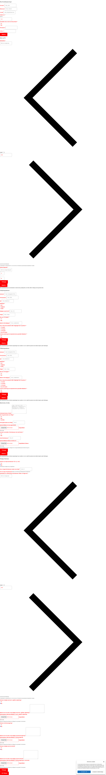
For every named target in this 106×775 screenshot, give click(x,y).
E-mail (2, 12)
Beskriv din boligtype (5, 323)
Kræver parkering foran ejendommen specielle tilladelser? (13, 334)
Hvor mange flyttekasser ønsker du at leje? (10, 469)
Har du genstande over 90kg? (7, 414)
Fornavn (2, 5)
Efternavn (2, 8)
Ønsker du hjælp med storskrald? (7, 746)
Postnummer (3, 297)
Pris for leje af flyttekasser (6, 471)
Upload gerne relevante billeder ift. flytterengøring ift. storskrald (14, 760)
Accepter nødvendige (98, 771)
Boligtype (2, 303)
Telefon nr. (2, 14)
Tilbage (4, 282)
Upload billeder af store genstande (8, 425)
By (1, 301)
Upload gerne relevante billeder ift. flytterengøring (11, 737)
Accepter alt (84, 771)
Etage (1, 314)
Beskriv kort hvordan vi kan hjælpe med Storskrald (12, 758)
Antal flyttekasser (4, 438)
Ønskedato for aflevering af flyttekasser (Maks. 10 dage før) (14, 473)
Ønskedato (3, 40)
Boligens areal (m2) (5, 311)
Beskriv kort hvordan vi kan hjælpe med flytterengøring (13, 735)
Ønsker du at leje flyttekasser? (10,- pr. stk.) (10, 461)
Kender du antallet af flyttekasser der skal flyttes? (12, 432)
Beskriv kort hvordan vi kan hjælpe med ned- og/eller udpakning (15, 712)
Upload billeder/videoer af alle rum (8, 440)
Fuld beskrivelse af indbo (6, 413)
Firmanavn (3, 27)
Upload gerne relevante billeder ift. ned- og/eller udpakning (13, 714)
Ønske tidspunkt (4, 267)
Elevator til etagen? (4, 317)
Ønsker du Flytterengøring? (6, 723)
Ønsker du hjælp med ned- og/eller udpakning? (10, 700)
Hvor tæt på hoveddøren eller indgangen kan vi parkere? (13, 325)
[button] (103, 761)
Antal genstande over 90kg (6, 422)
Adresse (2, 294)
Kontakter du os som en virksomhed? (9, 21)
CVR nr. (2, 31)
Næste (4, 34)
